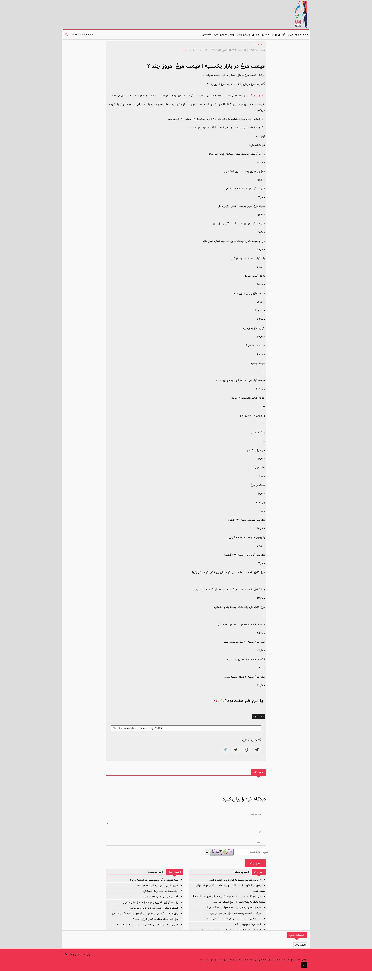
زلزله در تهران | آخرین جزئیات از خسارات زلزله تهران (150, 902)
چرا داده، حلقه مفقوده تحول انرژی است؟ (155, 919)
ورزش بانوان (227, 34)
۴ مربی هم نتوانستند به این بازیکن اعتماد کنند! (235, 879)
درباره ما (87, 954)
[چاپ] (184, 50)
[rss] (66, 954)
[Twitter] (236, 750)
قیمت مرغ (257, 95)
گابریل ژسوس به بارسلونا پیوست (160, 896)
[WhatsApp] (246, 750)
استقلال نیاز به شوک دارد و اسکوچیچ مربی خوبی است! (231, 930)
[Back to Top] (304, 965)
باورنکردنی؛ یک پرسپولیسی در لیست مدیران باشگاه (233, 918)
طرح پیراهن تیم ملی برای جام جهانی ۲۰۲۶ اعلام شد (233, 907)
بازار (216, 34)
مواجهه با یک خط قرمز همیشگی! (160, 891)
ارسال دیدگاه (255, 863)
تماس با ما (75, 954)
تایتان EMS (300, 945)
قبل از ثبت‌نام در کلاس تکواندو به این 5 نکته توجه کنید (147, 924)
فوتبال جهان (278, 34)
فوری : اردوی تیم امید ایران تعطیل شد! (157, 885)
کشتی (265, 34)
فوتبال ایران (294, 34)
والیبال (255, 34)
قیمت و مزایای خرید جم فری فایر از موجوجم (154, 908)
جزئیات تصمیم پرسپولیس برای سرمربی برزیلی (235, 913)
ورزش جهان (243, 34)
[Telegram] (257, 750)
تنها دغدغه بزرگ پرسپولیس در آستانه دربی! (154, 879)
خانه (305, 34)
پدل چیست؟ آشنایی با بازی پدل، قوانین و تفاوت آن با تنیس (145, 913)
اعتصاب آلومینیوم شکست (246, 924)
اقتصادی (206, 34)
